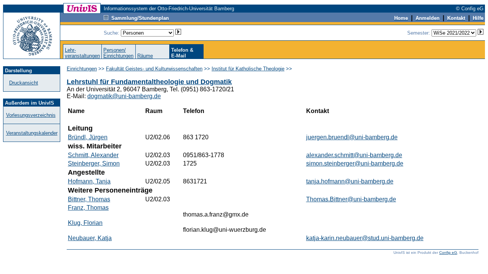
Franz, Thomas (88, 207)
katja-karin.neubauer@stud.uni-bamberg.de (365, 238)
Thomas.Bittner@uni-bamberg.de (351, 199)
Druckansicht (23, 83)
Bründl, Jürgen (88, 137)
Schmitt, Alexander (93, 155)
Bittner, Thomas (89, 199)
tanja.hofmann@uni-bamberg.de (349, 181)
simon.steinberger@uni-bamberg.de (354, 163)
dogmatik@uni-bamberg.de (124, 96)
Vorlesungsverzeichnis (31, 115)
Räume (145, 56)
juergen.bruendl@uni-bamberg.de (352, 137)
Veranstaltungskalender (32, 133)
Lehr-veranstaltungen (82, 53)
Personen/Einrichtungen (118, 53)
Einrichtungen (82, 69)
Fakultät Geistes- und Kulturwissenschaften (154, 69)
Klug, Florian (85, 223)
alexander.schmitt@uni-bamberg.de (354, 155)
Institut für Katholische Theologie (248, 69)
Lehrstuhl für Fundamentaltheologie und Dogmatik (149, 82)
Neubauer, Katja (90, 238)
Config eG (448, 252)
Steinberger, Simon (94, 163)
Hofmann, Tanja (89, 181)
